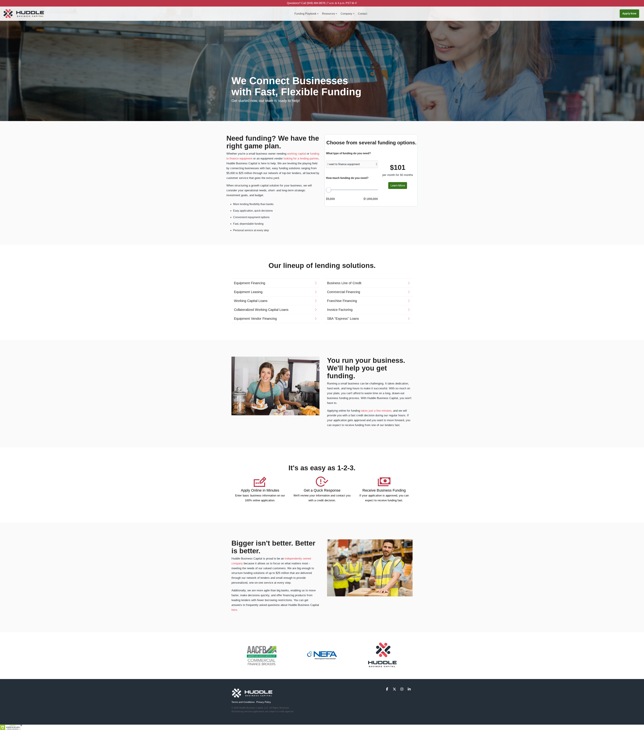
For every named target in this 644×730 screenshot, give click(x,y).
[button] (387, 689)
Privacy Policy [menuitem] (263, 702)
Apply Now (629, 13)
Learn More (398, 185)
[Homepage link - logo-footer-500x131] (252, 696)
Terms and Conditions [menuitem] (243, 702)
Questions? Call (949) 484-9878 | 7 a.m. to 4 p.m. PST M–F (322, 3)
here (234, 609)
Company (346, 13)
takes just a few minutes (376, 410)
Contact (362, 13)
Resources (328, 13)
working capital (296, 153)
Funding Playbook (305, 13)
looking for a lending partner (301, 158)
